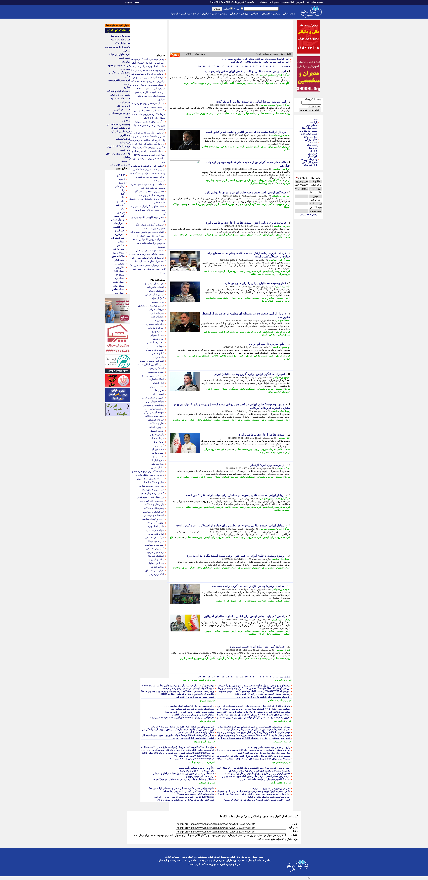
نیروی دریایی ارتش (228, 234)
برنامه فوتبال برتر (155, 401)
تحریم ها (263, 452)
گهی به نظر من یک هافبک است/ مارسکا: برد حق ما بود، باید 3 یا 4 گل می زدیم (175, 729)
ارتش (287, 180)
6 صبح (122, 179)
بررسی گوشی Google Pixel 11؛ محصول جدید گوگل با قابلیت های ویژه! (254, 688)
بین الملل (185, 13)
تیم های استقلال (156, 419)
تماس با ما (274, 2)
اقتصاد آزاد (276, 782)
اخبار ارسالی (119, 223)
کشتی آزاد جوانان (155, 522)
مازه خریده (158, 338)
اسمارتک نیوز (118, 249)
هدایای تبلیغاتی (123, 138)
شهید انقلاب (250, 600)
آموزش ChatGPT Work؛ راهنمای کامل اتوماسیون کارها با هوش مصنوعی (254, 691)
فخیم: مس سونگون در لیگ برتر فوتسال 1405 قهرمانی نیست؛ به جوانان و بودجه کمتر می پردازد (243, 738)
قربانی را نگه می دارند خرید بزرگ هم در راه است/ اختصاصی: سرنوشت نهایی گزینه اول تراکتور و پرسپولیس (147, 136)
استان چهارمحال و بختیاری (151, 305)
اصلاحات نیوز (119, 252)
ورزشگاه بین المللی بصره (151, 364)
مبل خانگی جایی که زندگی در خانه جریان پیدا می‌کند (188, 791)
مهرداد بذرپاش (156, 335)
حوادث (196, 13)
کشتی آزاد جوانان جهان (152, 493)
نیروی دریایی (211, 234)
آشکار (122, 193)
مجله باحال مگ (122, 43)
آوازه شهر (120, 204)
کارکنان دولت (157, 298)
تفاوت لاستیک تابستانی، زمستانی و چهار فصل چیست (188, 688)
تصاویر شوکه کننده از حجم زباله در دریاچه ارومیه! (189, 711)
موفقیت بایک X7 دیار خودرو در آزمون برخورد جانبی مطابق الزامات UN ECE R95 (174, 685)
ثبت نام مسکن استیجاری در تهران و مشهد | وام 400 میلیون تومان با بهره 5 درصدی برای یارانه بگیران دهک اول (236, 750)
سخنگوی (233, 388)
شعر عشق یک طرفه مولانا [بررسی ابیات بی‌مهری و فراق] (185, 799)
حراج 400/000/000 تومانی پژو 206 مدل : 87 (192, 758)
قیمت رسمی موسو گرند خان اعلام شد (195, 697)
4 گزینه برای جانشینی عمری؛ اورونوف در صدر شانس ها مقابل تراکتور (149, 125)
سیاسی (276, 13)
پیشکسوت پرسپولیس (153, 405)
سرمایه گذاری (157, 313)
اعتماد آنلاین (119, 260)
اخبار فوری (120, 234)
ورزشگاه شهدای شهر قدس (150, 497)
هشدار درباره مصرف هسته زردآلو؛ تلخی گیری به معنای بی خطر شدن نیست (148, 269)
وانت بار (126, 120)
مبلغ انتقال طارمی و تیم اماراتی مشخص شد (192, 709)
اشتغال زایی (158, 394)
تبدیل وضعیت (157, 302)
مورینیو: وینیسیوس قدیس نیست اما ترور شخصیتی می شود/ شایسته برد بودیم (252, 726)
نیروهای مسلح (259, 180)
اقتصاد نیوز (120, 293)
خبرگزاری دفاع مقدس (279, 74)
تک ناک (278, 679)
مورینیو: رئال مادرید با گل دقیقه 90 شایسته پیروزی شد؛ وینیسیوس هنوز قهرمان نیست (248, 735)
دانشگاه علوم (157, 316)
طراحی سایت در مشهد (119, 65)
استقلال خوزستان (155, 555)
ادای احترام (158, 383)
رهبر (240, 600)
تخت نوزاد (125, 69)
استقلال (121, 241)
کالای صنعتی (157, 353)
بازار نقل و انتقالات (154, 504)
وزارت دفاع (265, 658)
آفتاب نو (121, 201)
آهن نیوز (121, 212)
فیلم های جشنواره (155, 324)
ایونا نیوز (286, 169)
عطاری (127, 87)
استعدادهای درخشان (154, 515)
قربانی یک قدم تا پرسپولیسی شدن (147, 73)
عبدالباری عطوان (155, 563)
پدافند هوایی (269, 83)
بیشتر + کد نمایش (308, 214)
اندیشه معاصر (275, 700)
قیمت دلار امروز (122, 109)
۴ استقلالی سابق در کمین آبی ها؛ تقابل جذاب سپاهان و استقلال (183, 773)
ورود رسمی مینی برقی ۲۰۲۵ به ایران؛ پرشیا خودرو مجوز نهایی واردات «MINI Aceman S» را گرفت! (164, 691)
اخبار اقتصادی (118, 226)
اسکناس (121, 245)
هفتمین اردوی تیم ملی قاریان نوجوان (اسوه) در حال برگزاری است (257, 773)
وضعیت (183, 204)
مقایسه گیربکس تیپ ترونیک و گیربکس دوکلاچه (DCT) (187, 694)
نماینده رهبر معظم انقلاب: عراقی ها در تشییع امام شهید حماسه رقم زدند (254, 776)
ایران (263, 146)
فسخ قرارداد (157, 460)
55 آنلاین (121, 175)
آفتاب (122, 197)
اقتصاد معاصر (118, 289)
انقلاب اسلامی (275, 600)
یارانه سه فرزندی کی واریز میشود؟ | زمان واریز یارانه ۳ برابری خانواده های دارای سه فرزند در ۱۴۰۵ (240, 711)
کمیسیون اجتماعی (155, 548)
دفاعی (281, 83)
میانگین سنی (157, 467)
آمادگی (277, 183)
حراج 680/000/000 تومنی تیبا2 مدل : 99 (194, 755)
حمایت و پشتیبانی (265, 388)
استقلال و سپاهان (155, 291)
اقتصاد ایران (119, 285)
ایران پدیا (126, 61)
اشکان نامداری (156, 379)
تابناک (287, 468)
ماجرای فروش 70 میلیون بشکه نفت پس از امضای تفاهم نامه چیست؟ (149, 243)
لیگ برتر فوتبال (156, 574)
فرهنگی (234, 13)
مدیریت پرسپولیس (154, 544)
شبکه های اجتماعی (154, 537)
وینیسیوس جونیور (155, 552)
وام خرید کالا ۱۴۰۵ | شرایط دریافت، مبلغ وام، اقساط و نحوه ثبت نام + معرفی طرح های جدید (244, 706)
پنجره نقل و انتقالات (154, 508)
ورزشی (244, 13)
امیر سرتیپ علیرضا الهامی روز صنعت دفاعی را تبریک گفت (260, 61)
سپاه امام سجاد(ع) (154, 530)
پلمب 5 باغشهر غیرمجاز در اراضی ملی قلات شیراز (265, 779)
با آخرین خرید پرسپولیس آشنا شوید (196, 767)
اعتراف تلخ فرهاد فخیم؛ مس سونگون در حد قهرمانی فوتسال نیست (257, 729)
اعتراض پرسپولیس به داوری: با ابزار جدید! (269, 788)
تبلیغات (202, 782)
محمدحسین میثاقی (154, 416)
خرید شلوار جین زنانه (119, 54)
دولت (216, 388)
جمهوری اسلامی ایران (279, 146)
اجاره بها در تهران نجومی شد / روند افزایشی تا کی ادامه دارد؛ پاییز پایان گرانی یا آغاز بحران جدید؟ (242, 794)
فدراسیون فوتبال (155, 541)
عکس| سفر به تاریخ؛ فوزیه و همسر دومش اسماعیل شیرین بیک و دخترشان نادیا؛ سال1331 (245, 791)
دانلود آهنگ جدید (156, 526)
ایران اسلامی (252, 146)
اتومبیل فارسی (118, 219)
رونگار (203, 721)
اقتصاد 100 (119, 271)
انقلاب (287, 600)
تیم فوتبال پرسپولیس (153, 511)
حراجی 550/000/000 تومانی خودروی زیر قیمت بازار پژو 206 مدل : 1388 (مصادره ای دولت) (168, 753)
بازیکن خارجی (157, 434)
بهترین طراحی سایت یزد (118, 124)
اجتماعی (255, 13)
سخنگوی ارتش (252, 204)
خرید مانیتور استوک (120, 127)
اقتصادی (266, 13)
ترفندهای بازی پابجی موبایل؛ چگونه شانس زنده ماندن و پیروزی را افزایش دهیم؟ (251, 685)
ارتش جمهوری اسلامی (200, 204)
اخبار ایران (120, 230)
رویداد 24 (285, 411)
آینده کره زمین (156, 368)
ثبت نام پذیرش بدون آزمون (150, 478)
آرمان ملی (120, 186)
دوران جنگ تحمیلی (154, 294)
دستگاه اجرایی (275, 180)
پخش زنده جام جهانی (120, 94)
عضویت (129, 2)
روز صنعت (236, 113)
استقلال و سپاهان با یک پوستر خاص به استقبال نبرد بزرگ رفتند (183, 779)
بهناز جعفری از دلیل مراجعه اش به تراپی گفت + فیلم (264, 753)
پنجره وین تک (123, 105)
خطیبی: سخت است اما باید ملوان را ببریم (193, 738)
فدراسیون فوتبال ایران (153, 489)
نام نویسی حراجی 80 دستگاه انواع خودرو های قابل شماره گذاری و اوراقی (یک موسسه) (171, 750)
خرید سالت (124, 142)
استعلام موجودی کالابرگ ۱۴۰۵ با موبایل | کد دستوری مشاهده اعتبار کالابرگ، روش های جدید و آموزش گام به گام (235, 714)
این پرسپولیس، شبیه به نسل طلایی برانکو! (269, 797)
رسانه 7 (286, 619)
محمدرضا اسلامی (155, 342)
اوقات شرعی (288, 2)
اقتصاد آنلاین (119, 282)
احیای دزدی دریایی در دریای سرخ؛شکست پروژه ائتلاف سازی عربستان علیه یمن (251, 767)
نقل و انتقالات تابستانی (152, 482)
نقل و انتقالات (157, 423)
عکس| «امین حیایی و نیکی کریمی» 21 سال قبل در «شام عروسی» (257, 799)
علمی (214, 13)
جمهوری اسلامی (282, 509)
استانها (174, 13)
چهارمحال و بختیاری (154, 283)
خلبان (240, 204)
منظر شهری (158, 331)
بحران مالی (158, 390)
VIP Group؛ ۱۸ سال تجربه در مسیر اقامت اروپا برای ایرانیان (184, 797)
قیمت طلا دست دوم (120, 39)
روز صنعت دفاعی (237, 83)
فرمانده (183, 234)
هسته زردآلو (158, 449)
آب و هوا (300, 2)
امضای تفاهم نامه (155, 287)
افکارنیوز (121, 267)
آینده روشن (119, 215)
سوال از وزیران (156, 327)
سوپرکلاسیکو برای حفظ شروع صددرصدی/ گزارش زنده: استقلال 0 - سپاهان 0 (252, 758)
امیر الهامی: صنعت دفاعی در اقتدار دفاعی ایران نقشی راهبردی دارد (255, 59)
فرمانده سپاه (157, 438)
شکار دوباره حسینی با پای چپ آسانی (196, 732)
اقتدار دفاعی (220, 83)
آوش (123, 208)
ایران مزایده (200, 741)
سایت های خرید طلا (120, 35)
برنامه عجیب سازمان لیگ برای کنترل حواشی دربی (189, 706)
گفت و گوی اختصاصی (153, 519)
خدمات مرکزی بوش (120, 164)
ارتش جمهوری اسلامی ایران (198, 83)
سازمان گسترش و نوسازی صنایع (148, 471)
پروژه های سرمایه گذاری (151, 486)
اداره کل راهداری (155, 533)
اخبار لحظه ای (118, 238)
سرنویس (285, 377)
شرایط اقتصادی (230, 476)
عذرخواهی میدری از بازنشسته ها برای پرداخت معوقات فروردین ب (181, 717)
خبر (307, 2)
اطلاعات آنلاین (118, 256)
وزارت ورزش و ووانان (153, 375)
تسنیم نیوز (285, 135)
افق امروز (120, 263)
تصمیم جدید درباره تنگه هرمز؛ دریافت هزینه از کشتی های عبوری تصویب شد (253, 755)
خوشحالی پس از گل (154, 412)
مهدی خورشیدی (156, 371)
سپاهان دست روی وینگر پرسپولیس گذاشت (193, 714)
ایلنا (288, 286)
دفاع (288, 83)
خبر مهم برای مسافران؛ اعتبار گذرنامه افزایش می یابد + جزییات (182, 726)
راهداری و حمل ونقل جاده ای (149, 475)
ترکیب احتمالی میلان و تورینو (200, 776)
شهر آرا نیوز (284, 259)
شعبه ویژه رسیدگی (154, 349)
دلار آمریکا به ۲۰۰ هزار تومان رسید (197, 770)
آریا (123, 190)
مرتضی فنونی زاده (154, 408)
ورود (137, 2)
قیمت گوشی (124, 58)
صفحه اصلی (317, 2)
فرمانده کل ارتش (227, 658)
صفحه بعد (285, 66)
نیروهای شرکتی (156, 309)
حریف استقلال (156, 430)
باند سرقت (158, 357)
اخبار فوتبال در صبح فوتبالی (202, 762)
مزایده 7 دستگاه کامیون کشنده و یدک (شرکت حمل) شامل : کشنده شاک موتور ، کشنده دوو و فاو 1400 (163, 747)
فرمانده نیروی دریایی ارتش (276, 234)
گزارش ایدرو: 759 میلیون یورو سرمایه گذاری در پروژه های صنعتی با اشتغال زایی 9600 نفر (147, 114)
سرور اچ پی (124, 102)
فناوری (205, 13)
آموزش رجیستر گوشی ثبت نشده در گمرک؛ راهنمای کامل (262, 694)
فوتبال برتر (158, 441)
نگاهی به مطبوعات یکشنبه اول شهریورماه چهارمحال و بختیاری (259, 770)
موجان (160, 346)
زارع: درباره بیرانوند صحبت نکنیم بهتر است (269, 747)
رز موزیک (125, 161)
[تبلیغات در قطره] (117, 32)
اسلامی (240, 146)
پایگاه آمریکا (267, 300)
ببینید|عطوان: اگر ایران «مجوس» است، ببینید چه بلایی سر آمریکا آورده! (148, 210)
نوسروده (159, 320)
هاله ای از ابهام (156, 559)
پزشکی (223, 13)
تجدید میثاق (158, 456)
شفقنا (287, 320)
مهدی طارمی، (157, 452)
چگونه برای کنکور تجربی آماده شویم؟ (195, 794)
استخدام (263, 2)
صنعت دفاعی (254, 83)
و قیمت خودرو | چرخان (194, 679)
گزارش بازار (157, 445)
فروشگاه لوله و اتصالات (118, 91)
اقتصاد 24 (120, 274)
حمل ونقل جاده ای (154, 570)
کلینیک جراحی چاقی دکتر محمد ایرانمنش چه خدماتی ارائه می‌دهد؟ (181, 788)
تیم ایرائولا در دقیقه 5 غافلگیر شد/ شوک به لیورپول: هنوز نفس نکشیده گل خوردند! (174, 735)
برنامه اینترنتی (157, 567)
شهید (233, 600)
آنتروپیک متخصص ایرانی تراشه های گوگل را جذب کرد (263, 697)
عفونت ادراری (157, 386)
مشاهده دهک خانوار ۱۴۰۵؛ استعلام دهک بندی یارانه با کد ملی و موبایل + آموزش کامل (248, 709)
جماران (286, 195)
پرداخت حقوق (157, 463)
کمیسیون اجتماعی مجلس (151, 500)
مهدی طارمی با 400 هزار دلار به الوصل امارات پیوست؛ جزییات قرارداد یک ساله (251, 732)
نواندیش (286, 347)
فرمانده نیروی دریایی (250, 234)
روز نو (203, 700)
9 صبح (122, 182)
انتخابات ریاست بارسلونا (152, 360)
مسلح (224, 388)
